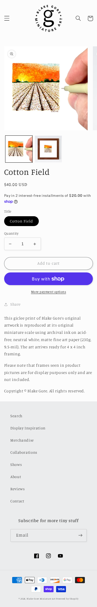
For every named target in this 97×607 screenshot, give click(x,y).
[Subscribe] (80, 535)
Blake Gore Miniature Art (41, 598)
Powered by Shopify (67, 598)
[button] (7, 18)
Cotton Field (21, 221)
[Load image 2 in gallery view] (48, 149)
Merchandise (22, 440)
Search (16, 416)
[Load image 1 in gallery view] (18, 149)
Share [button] (15, 304)
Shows (16, 464)
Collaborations (23, 452)
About (15, 476)
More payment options (48, 292)
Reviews (17, 489)
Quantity (11, 233)
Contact (17, 501)
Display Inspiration (28, 428)
